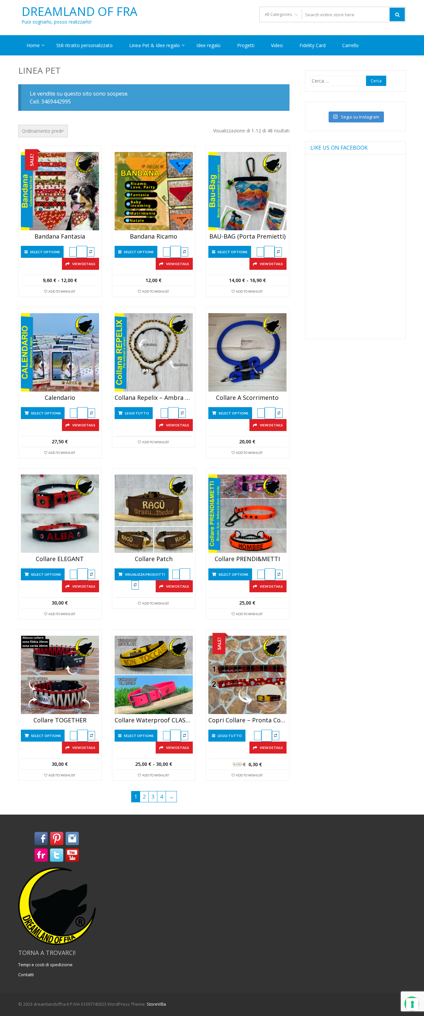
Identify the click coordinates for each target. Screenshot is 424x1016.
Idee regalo (208, 45)
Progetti (245, 45)
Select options (45, 252)
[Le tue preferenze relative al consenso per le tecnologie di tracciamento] (412, 1004)
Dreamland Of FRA (79, 12)
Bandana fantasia (59, 236)
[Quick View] (82, 252)
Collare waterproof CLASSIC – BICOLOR (154, 720)
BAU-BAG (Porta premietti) (247, 236)
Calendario (60, 397)
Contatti (26, 975)
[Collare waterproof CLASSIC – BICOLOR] (154, 675)
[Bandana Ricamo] (154, 191)
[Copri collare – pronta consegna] (247, 675)
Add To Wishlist (61, 291)
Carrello (350, 45)
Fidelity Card (312, 45)
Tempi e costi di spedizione (45, 965)
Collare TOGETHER (59, 720)
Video (277, 45)
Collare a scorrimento (247, 397)
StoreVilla (156, 1004)
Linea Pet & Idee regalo (154, 45)
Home (33, 45)
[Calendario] (60, 352)
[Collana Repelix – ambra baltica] (154, 352)
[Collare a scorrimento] (247, 352)
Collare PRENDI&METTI (247, 559)
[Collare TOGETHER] (60, 675)
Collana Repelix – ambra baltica (154, 397)
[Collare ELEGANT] (60, 513)
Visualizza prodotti (145, 574)
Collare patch (154, 559)
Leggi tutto (137, 413)
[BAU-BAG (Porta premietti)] (247, 191)
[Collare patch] (154, 513)
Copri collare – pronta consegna (247, 720)
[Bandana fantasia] (60, 191)
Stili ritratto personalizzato (84, 45)
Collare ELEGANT (60, 559)
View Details (83, 264)
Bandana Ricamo (153, 236)
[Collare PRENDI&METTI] (247, 513)
